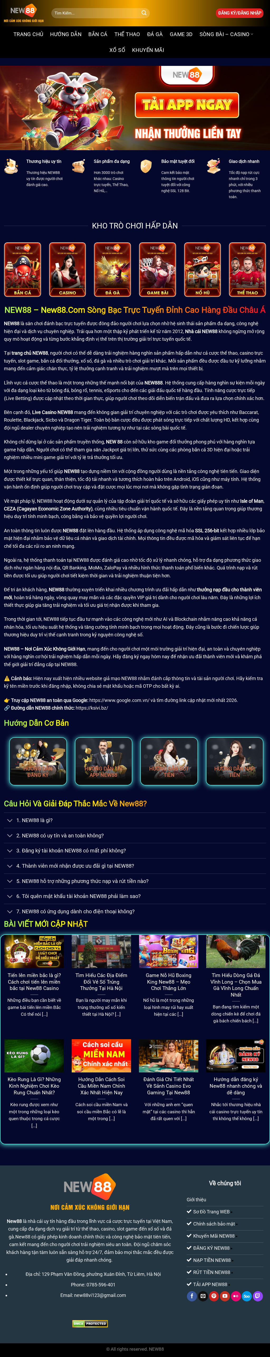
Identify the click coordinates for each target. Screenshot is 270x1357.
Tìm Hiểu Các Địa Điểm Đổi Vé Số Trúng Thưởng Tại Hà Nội (101, 982)
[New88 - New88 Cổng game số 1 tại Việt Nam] (24, 13)
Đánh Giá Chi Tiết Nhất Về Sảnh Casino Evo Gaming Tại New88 (168, 1086)
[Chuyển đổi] (10, 820)
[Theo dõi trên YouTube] (225, 1296)
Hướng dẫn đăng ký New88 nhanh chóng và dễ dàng (236, 1086)
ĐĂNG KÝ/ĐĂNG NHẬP (239, 13)
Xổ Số (117, 50)
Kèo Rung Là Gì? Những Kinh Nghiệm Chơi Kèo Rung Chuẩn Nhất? (34, 1086)
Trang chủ (28, 34)
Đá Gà (155, 34)
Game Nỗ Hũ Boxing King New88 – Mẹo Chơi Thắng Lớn (168, 982)
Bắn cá (97, 34)
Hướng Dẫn (65, 34)
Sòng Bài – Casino (225, 34)
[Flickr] (236, 1296)
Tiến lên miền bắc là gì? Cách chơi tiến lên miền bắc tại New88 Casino (34, 982)
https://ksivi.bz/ (92, 708)
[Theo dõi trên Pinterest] (214, 1296)
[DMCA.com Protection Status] (90, 1323)
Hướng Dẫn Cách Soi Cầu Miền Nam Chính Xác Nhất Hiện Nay (101, 1086)
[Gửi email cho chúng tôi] (203, 1296)
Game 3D (181, 34)
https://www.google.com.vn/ (119, 700)
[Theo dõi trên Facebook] (192, 1296)
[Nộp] (144, 13)
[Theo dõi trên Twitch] (258, 1296)
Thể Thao (127, 34)
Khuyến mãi (148, 50)
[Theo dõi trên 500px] (247, 1296)
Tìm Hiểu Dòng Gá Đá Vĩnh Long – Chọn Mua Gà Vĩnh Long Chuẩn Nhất (236, 985)
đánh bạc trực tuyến (65, 323)
